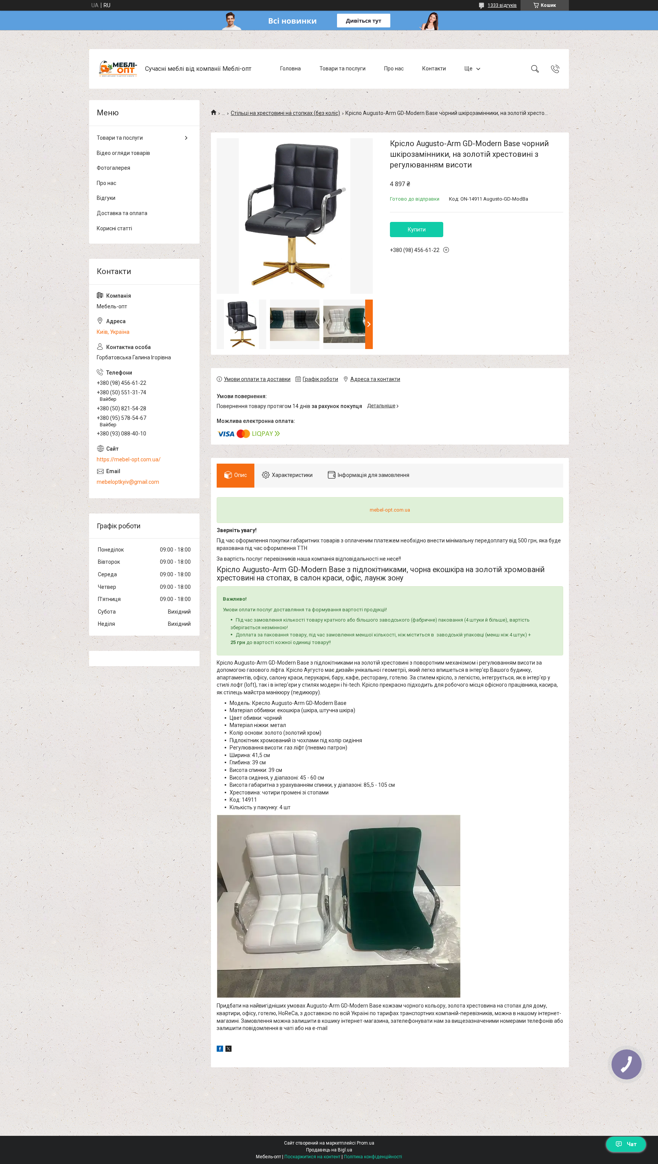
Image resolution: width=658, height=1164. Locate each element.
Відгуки (106, 198)
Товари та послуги (342, 68)
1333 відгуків (502, 5)
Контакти (434, 68)
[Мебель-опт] (118, 69)
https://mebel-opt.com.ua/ (129, 459)
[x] (228, 1050)
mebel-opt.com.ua (390, 510)
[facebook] (220, 1050)
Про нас (394, 68)
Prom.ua (365, 1143)
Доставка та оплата (122, 213)
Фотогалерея (113, 168)
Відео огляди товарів (123, 153)
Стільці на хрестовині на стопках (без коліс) (285, 113)
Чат (632, 1144)
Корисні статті (114, 228)
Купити (417, 229)
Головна (290, 68)
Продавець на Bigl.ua (329, 1150)
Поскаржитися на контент (312, 1156)
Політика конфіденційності (373, 1156)
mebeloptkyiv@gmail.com (128, 482)
